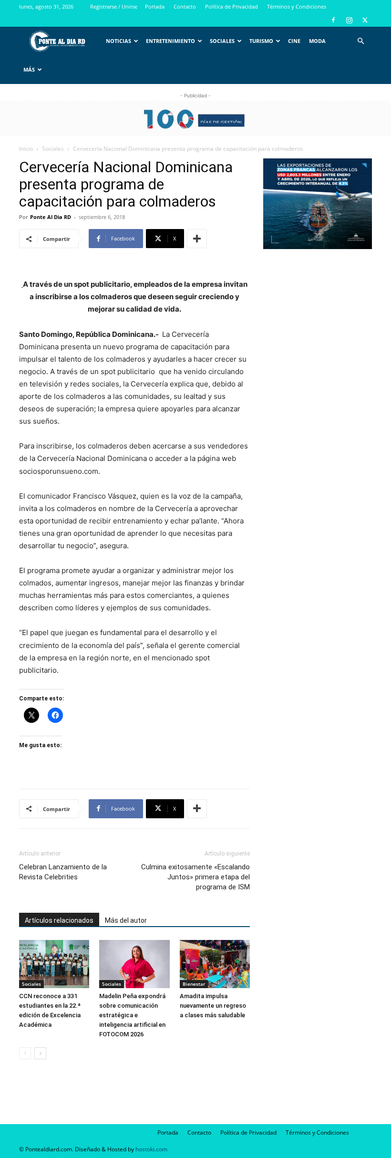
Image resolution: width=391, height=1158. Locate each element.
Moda (317, 40)
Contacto (185, 6)
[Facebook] (333, 20)
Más (29, 69)
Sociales (222, 40)
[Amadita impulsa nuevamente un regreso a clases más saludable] (215, 964)
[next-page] (40, 1053)
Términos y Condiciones (296, 6)
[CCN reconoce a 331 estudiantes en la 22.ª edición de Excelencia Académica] (54, 964)
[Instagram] (349, 20)
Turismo (261, 40)
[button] (360, 41)
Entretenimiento (170, 40)
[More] (197, 238)
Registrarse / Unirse (113, 6)
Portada (155, 6)
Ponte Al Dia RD (50, 216)
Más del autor (126, 920)
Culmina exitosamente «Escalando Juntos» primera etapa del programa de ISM (195, 877)
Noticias (118, 40)
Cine (294, 40)
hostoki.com (151, 1149)
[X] (365, 20)
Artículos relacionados (59, 920)
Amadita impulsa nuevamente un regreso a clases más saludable (213, 1005)
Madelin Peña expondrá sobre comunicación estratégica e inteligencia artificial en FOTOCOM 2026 (132, 1015)
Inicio (26, 149)
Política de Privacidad (231, 6)
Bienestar (194, 984)
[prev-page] (25, 1053)
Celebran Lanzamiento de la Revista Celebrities (63, 872)
